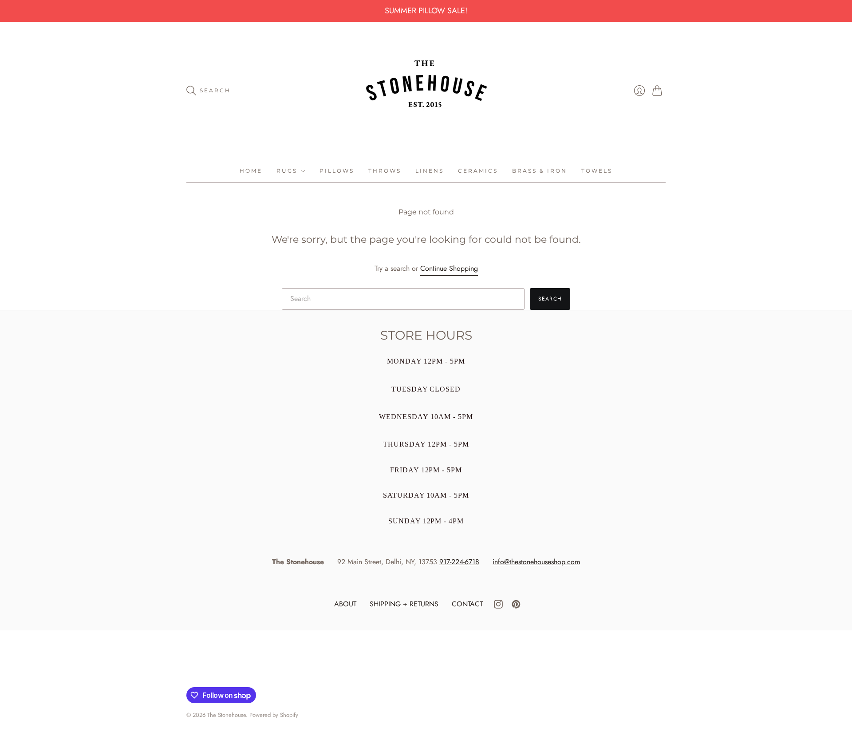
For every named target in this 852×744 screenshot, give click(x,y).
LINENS (429, 170)
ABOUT (345, 604)
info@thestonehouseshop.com (536, 562)
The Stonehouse (226, 715)
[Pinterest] (516, 606)
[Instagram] (498, 606)
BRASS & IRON (539, 170)
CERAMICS (478, 170)
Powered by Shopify (273, 715)
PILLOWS (337, 170)
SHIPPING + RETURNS (404, 604)
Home (251, 170)
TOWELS (596, 170)
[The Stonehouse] (426, 90)
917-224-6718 (459, 562)
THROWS (384, 170)
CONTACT (467, 604)
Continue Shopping (449, 268)
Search (550, 299)
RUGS (286, 170)
